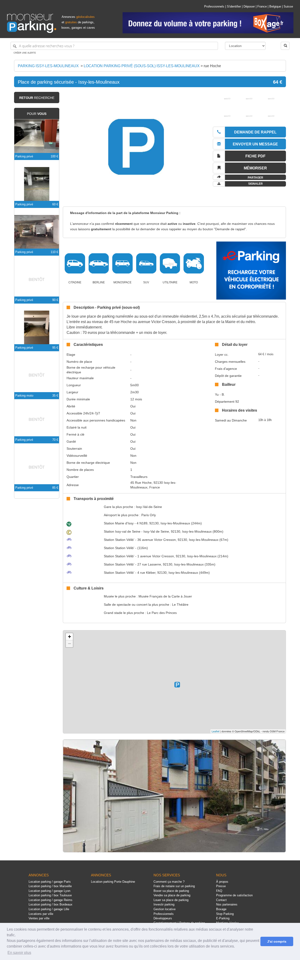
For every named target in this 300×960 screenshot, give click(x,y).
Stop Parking (225, 914)
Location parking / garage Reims (50, 900)
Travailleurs (138, 477)
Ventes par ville (39, 918)
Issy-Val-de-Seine (149, 507)
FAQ (219, 891)
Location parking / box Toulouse (50, 895)
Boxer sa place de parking (171, 891)
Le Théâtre (180, 604)
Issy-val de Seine (122, 531)
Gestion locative (165, 909)
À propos (222, 881)
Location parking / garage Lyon (49, 891)
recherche (36, 98)
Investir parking (164, 904)
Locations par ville (41, 914)
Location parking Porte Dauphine (113, 881)
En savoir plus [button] (19, 953)
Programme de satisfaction (234, 895)
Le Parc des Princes (162, 613)
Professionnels (214, 6)
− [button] (69, 644)
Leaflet (215, 731)
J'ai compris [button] (276, 941)
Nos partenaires (226, 904)
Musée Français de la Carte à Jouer (165, 596)
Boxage (221, 909)
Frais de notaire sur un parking (174, 886)
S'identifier (234, 6)
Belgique (275, 6)
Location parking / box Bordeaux (50, 904)
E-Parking (222, 918)
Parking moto (24, 395)
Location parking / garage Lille (49, 909)
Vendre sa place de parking (172, 895)
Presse (221, 886)
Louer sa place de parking (171, 900)
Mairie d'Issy (119, 523)
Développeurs (163, 918)
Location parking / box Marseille (50, 886)
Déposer (249, 6)
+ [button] (69, 637)
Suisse (288, 6)
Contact (221, 900)
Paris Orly (148, 515)
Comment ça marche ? (169, 881)
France (262, 6)
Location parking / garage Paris (50, 881)
